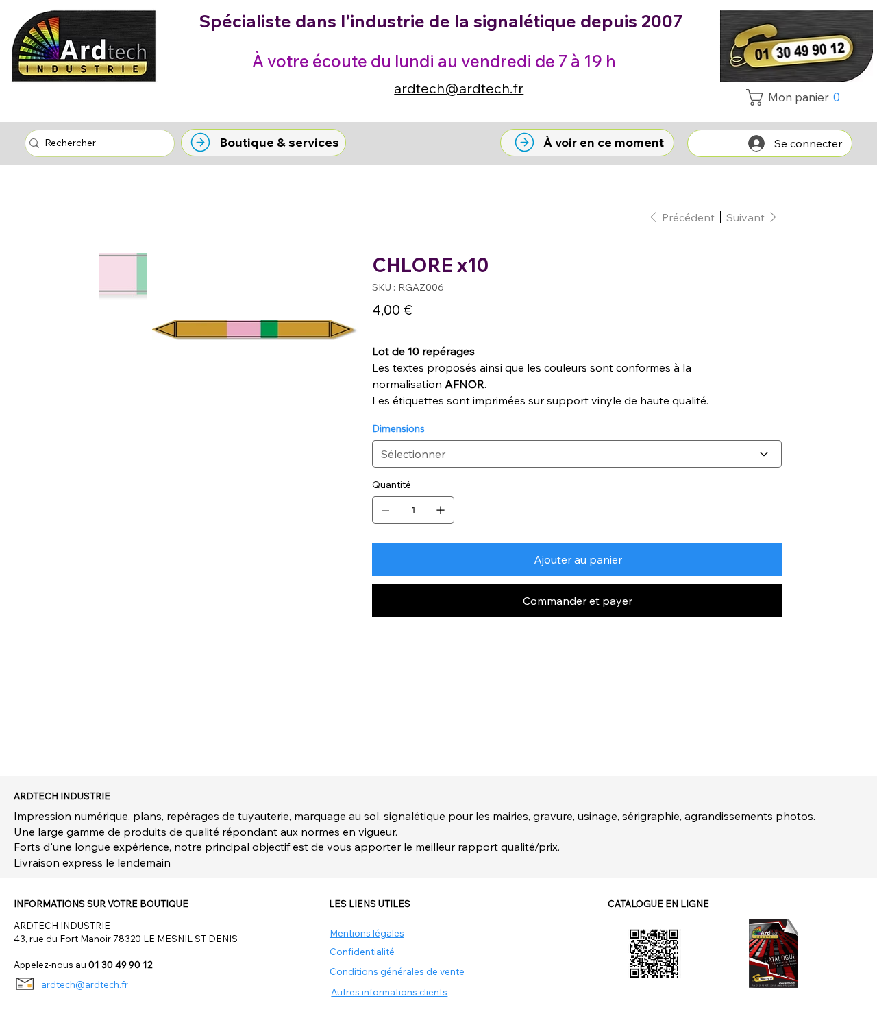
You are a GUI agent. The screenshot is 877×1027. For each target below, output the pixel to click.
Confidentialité (362, 951)
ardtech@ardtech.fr (458, 88)
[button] (797, 97)
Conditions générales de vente (397, 971)
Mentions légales (367, 933)
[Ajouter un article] (440, 510)
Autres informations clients (389, 992)
